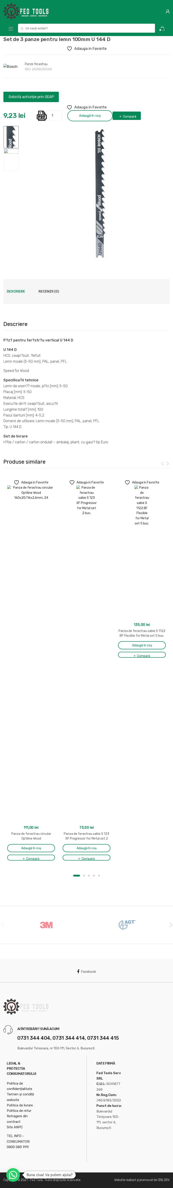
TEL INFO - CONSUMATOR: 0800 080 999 (18, 1141)
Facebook (88, 972)
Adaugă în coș (90, 116)
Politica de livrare (20, 1105)
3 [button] (89, 876)
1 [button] (76, 876)
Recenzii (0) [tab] (49, 291)
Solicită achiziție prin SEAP (31, 97)
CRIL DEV (164, 1180)
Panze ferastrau (36, 64)
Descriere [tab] (16, 291)
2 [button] (84, 876)
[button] (13, 1175)
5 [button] (99, 876)
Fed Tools (36, 1180)
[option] (100, 193)
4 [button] (94, 876)
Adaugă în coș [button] (31, 848)
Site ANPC (15, 1127)
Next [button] (170, 924)
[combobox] (86, 28)
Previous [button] (2, 924)
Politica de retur (19, 1111)
